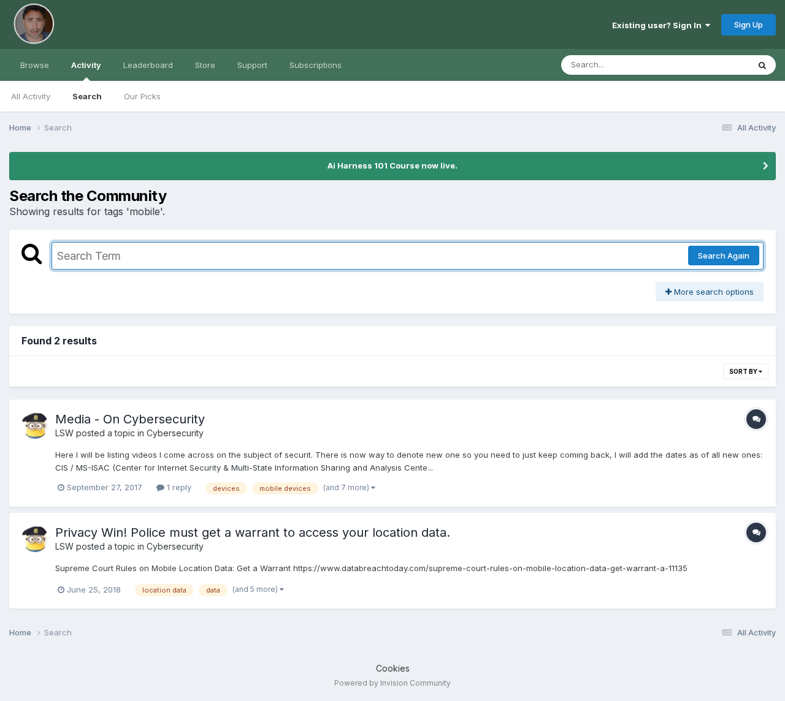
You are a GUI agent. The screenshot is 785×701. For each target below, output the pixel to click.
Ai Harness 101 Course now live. (392, 165)
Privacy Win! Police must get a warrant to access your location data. (252, 532)
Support (252, 65)
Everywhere (710, 64)
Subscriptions (315, 65)
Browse (34, 65)
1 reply (177, 487)
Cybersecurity (175, 433)
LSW (64, 433)
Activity (86, 65)
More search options (713, 292)
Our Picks (142, 96)
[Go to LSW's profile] (34, 425)
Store (205, 65)
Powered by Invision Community (392, 683)
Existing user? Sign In (658, 25)
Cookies (393, 668)
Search (87, 96)
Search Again (723, 255)
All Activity (30, 96)
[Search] (762, 65)
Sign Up (748, 24)
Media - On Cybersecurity (130, 419)
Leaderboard (148, 65)
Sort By (744, 371)
